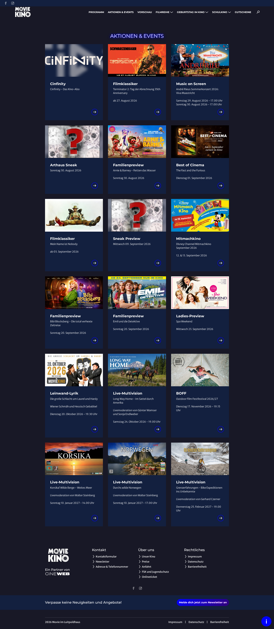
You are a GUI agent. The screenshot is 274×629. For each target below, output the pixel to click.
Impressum (175, 622)
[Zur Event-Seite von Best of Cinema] (221, 185)
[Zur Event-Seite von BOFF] (221, 429)
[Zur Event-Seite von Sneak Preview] (158, 263)
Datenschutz (196, 622)
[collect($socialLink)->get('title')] (6, 3)
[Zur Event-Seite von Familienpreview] (158, 185)
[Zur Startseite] (35, 12)
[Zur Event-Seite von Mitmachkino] (221, 263)
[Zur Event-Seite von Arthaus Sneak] (94, 185)
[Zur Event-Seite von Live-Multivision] (158, 429)
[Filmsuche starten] (258, 12)
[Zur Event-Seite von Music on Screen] (221, 112)
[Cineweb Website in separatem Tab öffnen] (57, 573)
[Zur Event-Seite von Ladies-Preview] (221, 340)
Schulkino (219, 12)
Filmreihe (162, 12)
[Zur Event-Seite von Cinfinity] (94, 112)
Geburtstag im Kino (191, 12)
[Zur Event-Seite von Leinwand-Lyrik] (94, 429)
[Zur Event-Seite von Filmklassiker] (158, 112)
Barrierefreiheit (219, 622)
